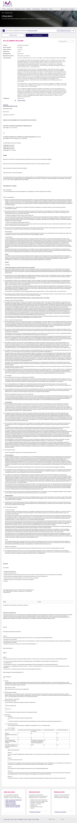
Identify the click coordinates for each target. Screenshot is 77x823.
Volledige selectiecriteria (35, 812)
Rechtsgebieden (7, 53)
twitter (65, 819)
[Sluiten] (73, 30)
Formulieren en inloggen (68, 9)
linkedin (71, 819)
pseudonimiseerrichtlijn (32, 30)
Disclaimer (37, 819)
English (5, 819)
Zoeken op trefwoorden (10, 801)
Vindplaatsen (6, 98)
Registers (28, 9)
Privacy (12, 819)
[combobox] (66, 41)
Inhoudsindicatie (7, 57)
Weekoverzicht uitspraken (60, 812)
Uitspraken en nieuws (20, 9)
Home (4, 9)
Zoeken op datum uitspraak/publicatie (13, 799)
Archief (33, 819)
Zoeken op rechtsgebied (10, 803)
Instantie (5, 45)
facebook (67, 819)
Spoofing (25, 819)
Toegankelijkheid (20, 819)
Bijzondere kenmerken (8, 55)
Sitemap (8, 819)
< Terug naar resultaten (37, 35)
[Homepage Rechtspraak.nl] (7, 3)
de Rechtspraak (36, 9)
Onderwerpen (10, 9)
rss (56, 819)
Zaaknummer (6, 51)
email (58, 819)
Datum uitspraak (7, 47)
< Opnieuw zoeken (13, 35)
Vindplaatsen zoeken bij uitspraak (12, 805)
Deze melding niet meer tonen (63, 30)
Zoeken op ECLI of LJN (10, 802)
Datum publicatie (7, 49)
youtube (73, 819)
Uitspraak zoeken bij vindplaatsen (12, 806)
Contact (51, 9)
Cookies (15, 819)
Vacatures (30, 819)
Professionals (44, 9)
